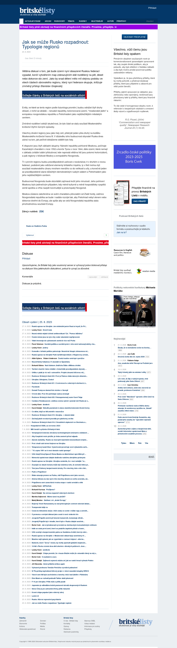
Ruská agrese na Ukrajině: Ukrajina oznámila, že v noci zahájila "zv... (59, 461)
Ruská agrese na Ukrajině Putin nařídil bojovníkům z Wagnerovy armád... (60, 354)
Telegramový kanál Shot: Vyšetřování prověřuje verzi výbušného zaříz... (60, 447)
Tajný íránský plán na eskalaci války (134, 372)
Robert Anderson (50, 358)
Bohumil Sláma (38, 365)
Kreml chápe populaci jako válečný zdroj (48, 592)
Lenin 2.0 (35, 596)
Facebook (36, 386)
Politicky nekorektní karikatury (134, 289)
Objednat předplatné (135, 37)
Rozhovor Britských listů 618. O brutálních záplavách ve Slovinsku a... (59, 422)
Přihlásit (152, 7)
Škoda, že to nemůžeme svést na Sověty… (134, 348)
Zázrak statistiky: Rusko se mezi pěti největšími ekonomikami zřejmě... (60, 440)
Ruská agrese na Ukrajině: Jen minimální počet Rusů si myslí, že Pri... (59, 326)
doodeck (46, 404)
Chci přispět (139, 201)
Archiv (48, 21)
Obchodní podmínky (71, 632)
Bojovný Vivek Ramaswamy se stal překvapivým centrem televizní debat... (61, 503)
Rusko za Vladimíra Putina (36, 226)
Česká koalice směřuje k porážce (71, 358)
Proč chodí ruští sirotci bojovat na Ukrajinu (48, 443)
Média (42, 626)
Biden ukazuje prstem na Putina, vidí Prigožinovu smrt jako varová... (58, 475)
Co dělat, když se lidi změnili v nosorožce (48, 411)
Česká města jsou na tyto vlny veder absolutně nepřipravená (56, 337)
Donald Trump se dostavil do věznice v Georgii (50, 390)
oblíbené (104, 277)
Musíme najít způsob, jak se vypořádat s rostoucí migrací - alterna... (58, 539)
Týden (123, 443)
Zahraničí (22, 620)
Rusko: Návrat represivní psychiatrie (46, 599)
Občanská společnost (27, 629)
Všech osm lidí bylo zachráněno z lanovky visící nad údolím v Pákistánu (60, 574)
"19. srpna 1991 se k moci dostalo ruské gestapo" (51, 450)
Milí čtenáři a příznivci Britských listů (45, 429)
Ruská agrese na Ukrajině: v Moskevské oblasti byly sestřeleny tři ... (59, 535)
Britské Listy (136, 623)
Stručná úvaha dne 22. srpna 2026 (133, 356)
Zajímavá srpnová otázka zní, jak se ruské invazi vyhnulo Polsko (68, 560)
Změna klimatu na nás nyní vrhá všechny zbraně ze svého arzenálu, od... (60, 479)
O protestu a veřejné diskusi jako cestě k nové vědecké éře (55, 514)
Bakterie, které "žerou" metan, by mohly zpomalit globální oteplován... (59, 542)
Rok (139, 443)
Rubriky (83, 21)
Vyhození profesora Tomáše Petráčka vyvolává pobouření (54, 567)
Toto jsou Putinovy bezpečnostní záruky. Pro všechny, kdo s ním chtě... (59, 468)
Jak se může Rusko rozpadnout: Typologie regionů (51, 603)
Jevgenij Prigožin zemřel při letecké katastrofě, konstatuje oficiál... (58, 518)
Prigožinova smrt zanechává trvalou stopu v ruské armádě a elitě (57, 482)
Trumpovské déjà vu (40, 507)
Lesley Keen (37, 330)
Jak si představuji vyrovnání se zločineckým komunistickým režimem (69, 525)
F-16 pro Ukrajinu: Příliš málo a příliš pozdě (48, 581)
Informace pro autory (92, 626)
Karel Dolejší (37, 408)
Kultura (22, 626)
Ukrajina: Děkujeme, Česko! (43, 379)
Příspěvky (121, 21)
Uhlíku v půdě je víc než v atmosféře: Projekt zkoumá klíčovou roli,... (58, 372)
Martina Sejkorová (39, 496)
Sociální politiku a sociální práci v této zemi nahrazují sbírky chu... (70, 344)
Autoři (110, 21)
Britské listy (38, 11)
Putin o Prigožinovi (39, 472)
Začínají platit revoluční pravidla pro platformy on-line (52, 418)
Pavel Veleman (37, 344)
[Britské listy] (54, 95)
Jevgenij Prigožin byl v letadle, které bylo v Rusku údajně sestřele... (58, 521)
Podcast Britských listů (131, 216)
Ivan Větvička (132, 385)
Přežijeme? (50, 489)
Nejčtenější (119, 338)
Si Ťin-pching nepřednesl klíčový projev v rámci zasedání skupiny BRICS (60, 571)
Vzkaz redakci (89, 623)
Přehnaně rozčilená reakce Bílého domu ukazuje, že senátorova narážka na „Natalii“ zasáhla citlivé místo (135, 408)
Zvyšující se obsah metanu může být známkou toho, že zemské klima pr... (60, 464)
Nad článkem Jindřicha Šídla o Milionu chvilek (63, 365)
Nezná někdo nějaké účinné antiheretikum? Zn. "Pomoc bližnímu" (57, 333)
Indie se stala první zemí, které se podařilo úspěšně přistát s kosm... (58, 528)
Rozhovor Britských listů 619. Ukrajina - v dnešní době (53, 415)
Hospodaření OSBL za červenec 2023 (45, 425)
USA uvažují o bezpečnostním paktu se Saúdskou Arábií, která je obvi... (60, 532)
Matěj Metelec (37, 500)
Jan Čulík (131, 354)
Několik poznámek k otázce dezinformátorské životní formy (66, 408)
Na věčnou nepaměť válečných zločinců (58, 493)
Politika (43, 623)
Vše (146, 443)
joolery (45, 347)
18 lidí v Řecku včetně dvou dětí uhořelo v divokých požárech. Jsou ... (59, 546)
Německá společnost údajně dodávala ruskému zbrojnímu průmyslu (58, 457)
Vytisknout (30, 235)
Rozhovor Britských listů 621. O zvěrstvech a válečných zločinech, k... (59, 383)
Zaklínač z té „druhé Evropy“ (55, 500)
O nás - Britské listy (71, 620)
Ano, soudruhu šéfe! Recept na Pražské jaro (135, 364)
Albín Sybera (37, 358)
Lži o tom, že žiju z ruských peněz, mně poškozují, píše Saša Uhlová (133, 379)
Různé (42, 629)
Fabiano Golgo (133, 360)
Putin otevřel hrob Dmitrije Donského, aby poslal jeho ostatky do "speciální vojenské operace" (134, 419)
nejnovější (93, 277)
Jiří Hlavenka (37, 564)
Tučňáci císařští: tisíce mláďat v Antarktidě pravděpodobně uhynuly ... (59, 369)
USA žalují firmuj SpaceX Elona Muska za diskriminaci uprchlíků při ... (59, 454)
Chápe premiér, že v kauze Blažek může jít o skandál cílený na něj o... (70, 553)
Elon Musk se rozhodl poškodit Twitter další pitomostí (52, 578)
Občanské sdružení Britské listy (46, 641)
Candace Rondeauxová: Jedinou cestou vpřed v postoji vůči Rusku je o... (60, 401)
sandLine (46, 550)
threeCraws (47, 330)
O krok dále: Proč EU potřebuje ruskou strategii (50, 394)
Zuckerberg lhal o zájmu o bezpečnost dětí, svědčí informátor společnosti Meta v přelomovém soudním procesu (134, 431)
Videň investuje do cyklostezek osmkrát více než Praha (53, 340)
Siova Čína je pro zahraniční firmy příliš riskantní (51, 588)
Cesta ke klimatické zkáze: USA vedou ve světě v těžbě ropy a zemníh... (60, 510)
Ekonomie (23, 623)
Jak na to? (122, 232)
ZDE (41, 211)
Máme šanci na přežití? (56, 496)
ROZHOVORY (59, 21)
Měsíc (132, 443)
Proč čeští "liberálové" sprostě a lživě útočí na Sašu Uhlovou (136, 397)
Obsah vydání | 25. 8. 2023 (37, 322)
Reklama (67, 629)
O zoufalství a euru (49, 557)
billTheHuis (47, 486)
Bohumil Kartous (38, 489)
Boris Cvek (36, 525)
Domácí (43, 620)
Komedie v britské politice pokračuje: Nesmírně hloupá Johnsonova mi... (60, 351)
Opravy (66, 626)
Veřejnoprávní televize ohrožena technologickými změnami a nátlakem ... (60, 432)
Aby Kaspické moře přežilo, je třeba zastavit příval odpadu (55, 436)
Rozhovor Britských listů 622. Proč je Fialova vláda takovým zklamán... (59, 376)
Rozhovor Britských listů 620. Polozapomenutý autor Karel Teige (57, 397)
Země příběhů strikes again (54, 564)
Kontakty (67, 623)
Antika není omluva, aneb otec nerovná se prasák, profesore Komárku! (134, 388)
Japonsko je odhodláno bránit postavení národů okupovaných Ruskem (59, 585)
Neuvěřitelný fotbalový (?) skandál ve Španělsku (51, 362)
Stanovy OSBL (89, 620)
